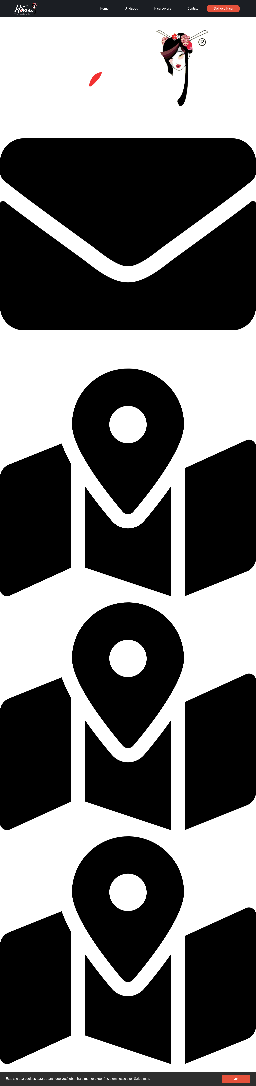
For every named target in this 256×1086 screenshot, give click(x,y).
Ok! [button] (236, 1078)
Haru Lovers (162, 8)
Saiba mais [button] (142, 1078)
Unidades (131, 8)
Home (104, 8)
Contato (193, 8)
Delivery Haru (223, 8)
